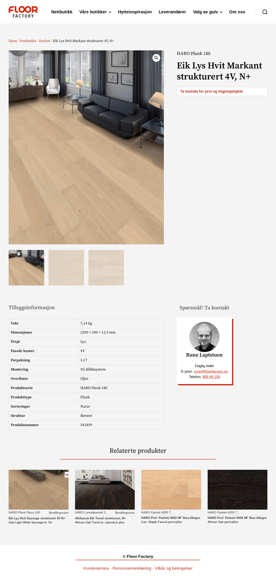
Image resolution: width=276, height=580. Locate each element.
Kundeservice (96, 568)
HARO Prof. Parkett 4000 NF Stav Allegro (170, 518)
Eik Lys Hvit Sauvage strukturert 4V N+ (37, 518)
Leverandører (172, 11)
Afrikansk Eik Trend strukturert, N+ (100, 518)
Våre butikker (93, 11)
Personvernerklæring (132, 568)
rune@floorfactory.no (211, 371)
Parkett (44, 41)
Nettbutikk (61, 11)
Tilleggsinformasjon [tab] (32, 307)
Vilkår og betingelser (174, 568)
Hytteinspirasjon (135, 11)
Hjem (13, 41)
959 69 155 (211, 377)
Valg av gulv (205, 11)
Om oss (237, 11)
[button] (156, 58)
